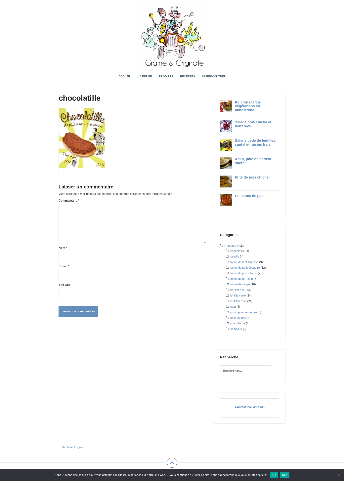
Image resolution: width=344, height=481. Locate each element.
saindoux (236, 329)
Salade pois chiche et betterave (253, 124)
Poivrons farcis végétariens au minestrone (248, 106)
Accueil (124, 76)
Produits (166, 76)
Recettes (187, 76)
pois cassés (238, 317)
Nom (63, 247)
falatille (234, 256)
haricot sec (237, 290)
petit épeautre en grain (244, 312)
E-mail (64, 266)
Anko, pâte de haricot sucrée (253, 161)
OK (274, 474)
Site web (64, 284)
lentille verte (238, 295)
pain (233, 306)
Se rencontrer (214, 76)
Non (284, 474)
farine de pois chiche (243, 273)
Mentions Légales (73, 447)
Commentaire (69, 200)
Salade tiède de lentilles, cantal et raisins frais (255, 142)
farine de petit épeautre (245, 267)
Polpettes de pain (250, 196)
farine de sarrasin (241, 278)
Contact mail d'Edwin (250, 407)
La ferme (145, 76)
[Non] (339, 475)
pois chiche (237, 323)
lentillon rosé (238, 301)
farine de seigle (240, 284)
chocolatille (237, 251)
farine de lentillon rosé (244, 262)
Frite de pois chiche (252, 177)
